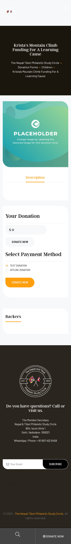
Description (35, 177)
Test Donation (18, 265)
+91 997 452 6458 (47, 440)
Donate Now (20, 241)
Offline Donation (20, 270)
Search (18, 536)
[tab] (35, 177)
